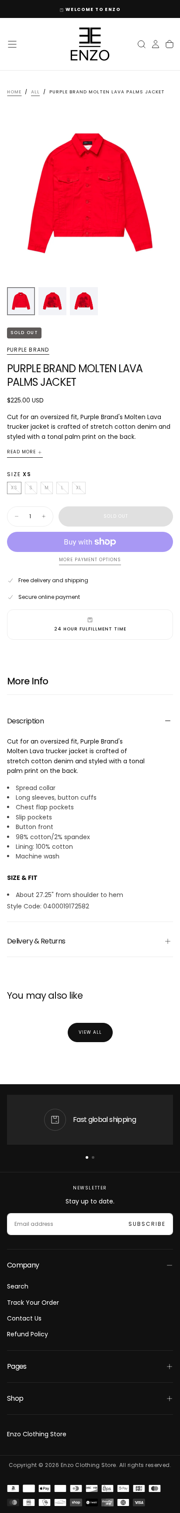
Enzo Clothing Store (36, 1434)
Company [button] (23, 1265)
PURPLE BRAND (28, 349)
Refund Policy (27, 1334)
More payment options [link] (90, 560)
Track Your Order (33, 1302)
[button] (12, 44)
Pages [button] (17, 1366)
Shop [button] (15, 1398)
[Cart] (169, 44)
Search (17, 1286)
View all (90, 1032)
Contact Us (24, 1318)
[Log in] (155, 44)
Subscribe (147, 1224)
